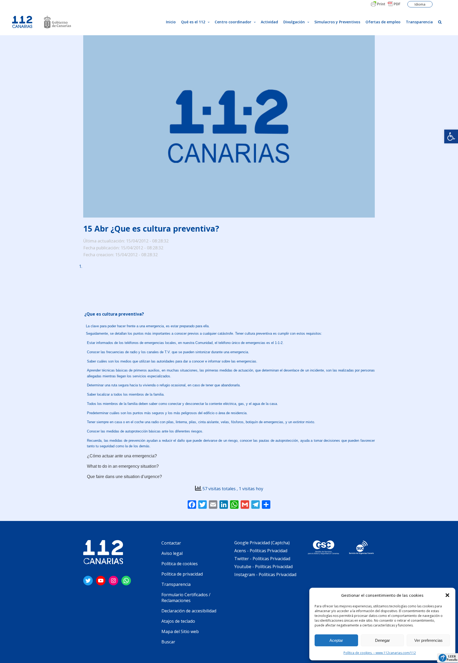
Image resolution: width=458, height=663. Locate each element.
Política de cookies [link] (179, 564)
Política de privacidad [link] (182, 574)
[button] (447, 595)
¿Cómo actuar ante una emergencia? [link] (122, 456)
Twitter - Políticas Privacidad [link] (262, 559)
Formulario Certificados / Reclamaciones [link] (185, 597)
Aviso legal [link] (172, 553)
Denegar (382, 640)
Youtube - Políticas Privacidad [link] (263, 566)
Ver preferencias (428, 640)
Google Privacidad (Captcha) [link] (262, 543)
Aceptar (336, 640)
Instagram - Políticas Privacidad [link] (265, 574)
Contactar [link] (171, 543)
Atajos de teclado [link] (178, 621)
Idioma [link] (420, 4)
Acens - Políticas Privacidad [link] (261, 551)
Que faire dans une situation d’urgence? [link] (124, 476)
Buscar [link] (168, 642)
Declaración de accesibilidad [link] (188, 611)
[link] (451, 136)
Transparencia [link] (176, 584)
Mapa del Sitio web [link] (180, 631)
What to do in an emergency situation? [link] (123, 466)
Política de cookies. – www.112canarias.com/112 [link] (380, 653)
